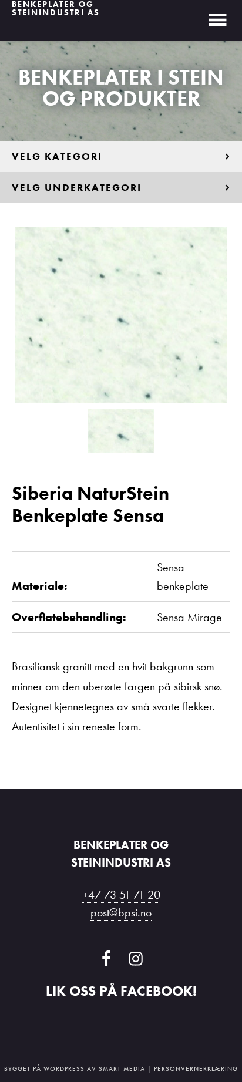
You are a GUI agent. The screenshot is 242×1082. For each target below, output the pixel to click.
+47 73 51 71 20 (121, 894)
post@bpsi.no (121, 912)
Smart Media (122, 1069)
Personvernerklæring (196, 1069)
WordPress (64, 1069)
